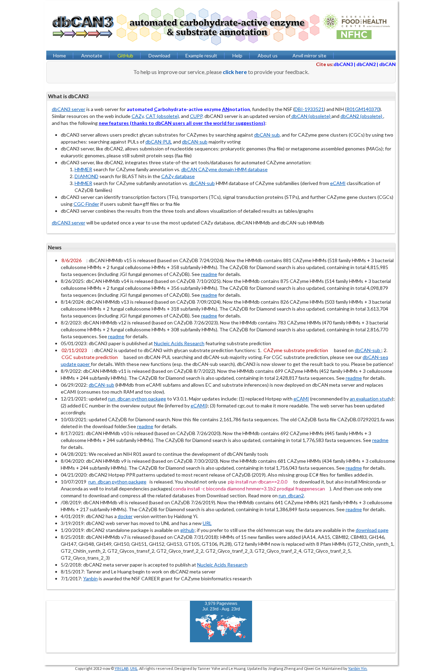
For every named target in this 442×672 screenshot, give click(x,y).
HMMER (83, 169)
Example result (201, 55)
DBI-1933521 (309, 109)
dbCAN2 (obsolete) (361, 116)
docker (125, 516)
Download (159, 55)
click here (235, 71)
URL (207, 523)
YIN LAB (122, 668)
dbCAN (387, 64)
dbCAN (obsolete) (311, 116)
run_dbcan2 (291, 495)
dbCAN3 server (68, 109)
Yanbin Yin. (357, 668)
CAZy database (178, 176)
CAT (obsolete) (162, 116)
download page (372, 530)
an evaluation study (371, 399)
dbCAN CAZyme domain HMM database (224, 169)
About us (268, 55)
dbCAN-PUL (158, 142)
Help (237, 55)
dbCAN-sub (267, 135)
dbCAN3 (343, 64)
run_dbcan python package (137, 399)
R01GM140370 (362, 109)
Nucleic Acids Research (179, 343)
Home (59, 55)
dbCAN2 (366, 64)
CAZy (138, 116)
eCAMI (338, 183)
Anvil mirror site (309, 55)
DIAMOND (86, 176)
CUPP (196, 116)
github (187, 530)
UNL (134, 668)
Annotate (91, 55)
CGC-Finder (86, 204)
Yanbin (90, 578)
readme (209, 274)
